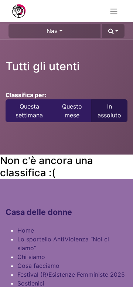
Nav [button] (52, 31)
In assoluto (109, 111)
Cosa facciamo (38, 265)
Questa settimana (29, 111)
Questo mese (72, 111)
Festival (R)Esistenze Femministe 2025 (71, 274)
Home (25, 230)
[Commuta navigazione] (114, 11)
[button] (113, 31)
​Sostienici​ (30, 283)
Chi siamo (31, 257)
